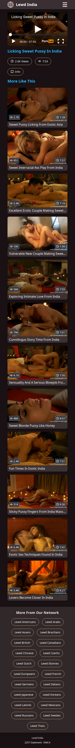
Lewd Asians (23, 632)
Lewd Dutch (24, 663)
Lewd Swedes (52, 715)
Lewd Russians (24, 715)
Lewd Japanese (23, 694)
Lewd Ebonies (50, 663)
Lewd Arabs (52, 622)
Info (17, 71)
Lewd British (22, 642)
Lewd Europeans (24, 674)
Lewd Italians (52, 684)
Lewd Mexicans (51, 705)
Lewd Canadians (50, 642)
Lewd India (26, 4)
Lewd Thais (37, 726)
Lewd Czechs (51, 653)
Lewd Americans (25, 622)
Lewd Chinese (24, 653)
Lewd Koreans (52, 694)
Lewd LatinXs (23, 705)
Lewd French (53, 674)
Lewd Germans (24, 684)
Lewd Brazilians (50, 632)
